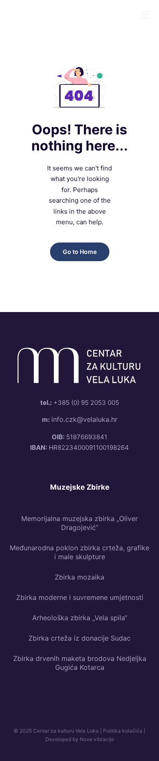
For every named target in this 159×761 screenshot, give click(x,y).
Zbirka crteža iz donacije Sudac (79, 638)
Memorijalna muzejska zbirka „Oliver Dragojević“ (79, 523)
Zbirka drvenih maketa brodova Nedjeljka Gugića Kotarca (79, 663)
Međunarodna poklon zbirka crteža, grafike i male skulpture (79, 552)
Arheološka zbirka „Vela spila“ (79, 617)
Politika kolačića (122, 731)
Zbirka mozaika (79, 577)
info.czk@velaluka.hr (84, 419)
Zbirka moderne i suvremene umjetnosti (79, 597)
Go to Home (80, 251)
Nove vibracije (97, 739)
